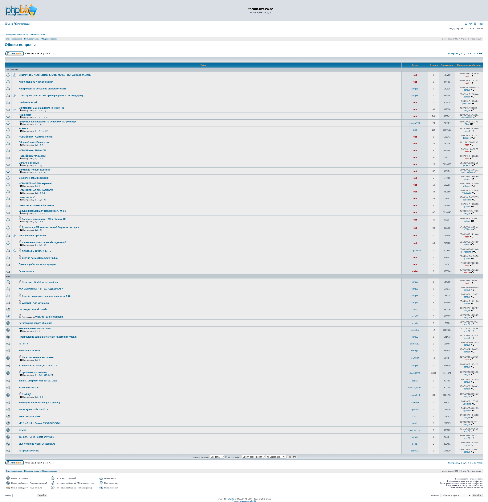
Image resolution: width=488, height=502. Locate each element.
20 (475, 54)
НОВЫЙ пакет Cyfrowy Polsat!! (36, 136)
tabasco (467, 138)
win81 (467, 244)
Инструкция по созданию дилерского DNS (42, 88)
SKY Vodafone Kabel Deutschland (37, 443)
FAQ (469, 24)
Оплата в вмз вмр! (29, 163)
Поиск (479, 24)
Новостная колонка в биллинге (36, 205)
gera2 (414, 423)
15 (47, 117)
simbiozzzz (415, 430)
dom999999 (467, 117)
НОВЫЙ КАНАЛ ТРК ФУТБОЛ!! (36, 190)
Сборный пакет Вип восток (34, 142)
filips (467, 124)
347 (50, 375)
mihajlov (467, 186)
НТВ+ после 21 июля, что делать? (38, 365)
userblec (415, 402)
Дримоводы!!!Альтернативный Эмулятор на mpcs (50, 227)
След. (480, 54)
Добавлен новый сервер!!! (34, 178)
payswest (466, 103)
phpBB (231, 499)
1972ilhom (467, 229)
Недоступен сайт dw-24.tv (33, 409)
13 (40, 117)
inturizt (467, 179)
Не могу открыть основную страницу (39, 402)
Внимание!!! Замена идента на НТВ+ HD (41, 108)
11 (46, 131)
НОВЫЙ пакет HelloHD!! (32, 150)
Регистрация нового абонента (35, 323)
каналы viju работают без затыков (38, 380)
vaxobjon (415, 350)
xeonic (415, 323)
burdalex (415, 330)
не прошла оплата (29, 450)
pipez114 (415, 409)
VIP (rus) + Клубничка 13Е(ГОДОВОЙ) (39, 423)
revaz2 (467, 131)
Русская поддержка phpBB (244, 501)
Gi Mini (22, 430)
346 (45, 375)
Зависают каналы (29, 387)
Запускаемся (26, 271)
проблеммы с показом (34, 372)
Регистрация (23, 24)
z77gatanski (415, 250)
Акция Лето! (25, 114)
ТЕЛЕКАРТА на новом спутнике (36, 437)
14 (44, 117)
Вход (10, 24)
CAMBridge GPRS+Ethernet (37, 251)
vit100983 (466, 193)
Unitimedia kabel (28, 102)
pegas (415, 381)
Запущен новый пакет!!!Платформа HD (44, 219)
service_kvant (414, 387)
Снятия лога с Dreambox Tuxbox (40, 258)
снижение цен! (27, 197)
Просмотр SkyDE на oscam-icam (40, 282)
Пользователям (31, 39)
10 (42, 131)
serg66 (415, 89)
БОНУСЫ (24, 128)
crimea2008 (414, 123)
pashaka (467, 200)
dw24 (414, 271)
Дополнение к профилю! (33, 235)
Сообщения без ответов (16, 34)
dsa (415, 309)
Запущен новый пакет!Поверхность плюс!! (43, 211)
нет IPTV (23, 343)
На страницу (454, 54)
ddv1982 (415, 358)
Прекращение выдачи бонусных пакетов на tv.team (48, 336)
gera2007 (467, 165)
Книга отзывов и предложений (36, 81)
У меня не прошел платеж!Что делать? (44, 242)
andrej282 (414, 344)
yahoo (467, 206)
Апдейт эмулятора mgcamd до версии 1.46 (46, 296)
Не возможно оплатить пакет (38, 357)
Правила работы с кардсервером (37, 264)
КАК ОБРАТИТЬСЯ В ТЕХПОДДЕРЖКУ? (41, 288)
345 (41, 375)
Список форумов (14, 39)
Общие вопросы (49, 39)
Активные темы (37, 34)
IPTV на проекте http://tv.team (35, 328)
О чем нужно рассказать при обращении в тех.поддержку (51, 95)
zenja (414, 444)
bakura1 (415, 451)
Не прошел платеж (29, 350)
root (415, 75)
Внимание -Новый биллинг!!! (35, 169)
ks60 (415, 416)
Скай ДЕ (26, 394)
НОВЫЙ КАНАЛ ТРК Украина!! (35, 183)
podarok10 (415, 395)
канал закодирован (29, 416)
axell (415, 130)
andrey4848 (467, 172)
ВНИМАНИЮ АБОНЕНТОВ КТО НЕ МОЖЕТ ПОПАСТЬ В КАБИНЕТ (56, 75)
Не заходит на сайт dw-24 (33, 309)
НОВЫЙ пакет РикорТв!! (32, 156)
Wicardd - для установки (35, 303)
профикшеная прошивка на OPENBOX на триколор (47, 121)
